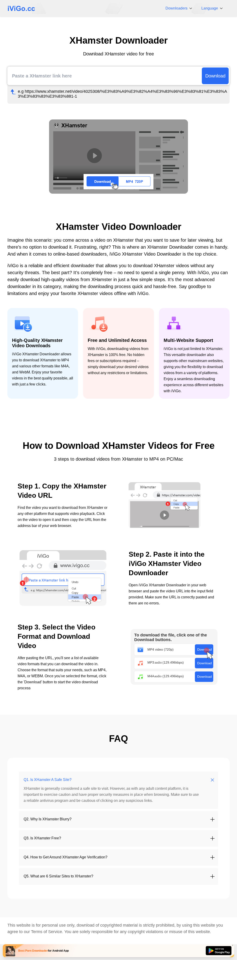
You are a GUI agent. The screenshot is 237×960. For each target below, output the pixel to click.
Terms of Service (46, 931)
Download (215, 75)
